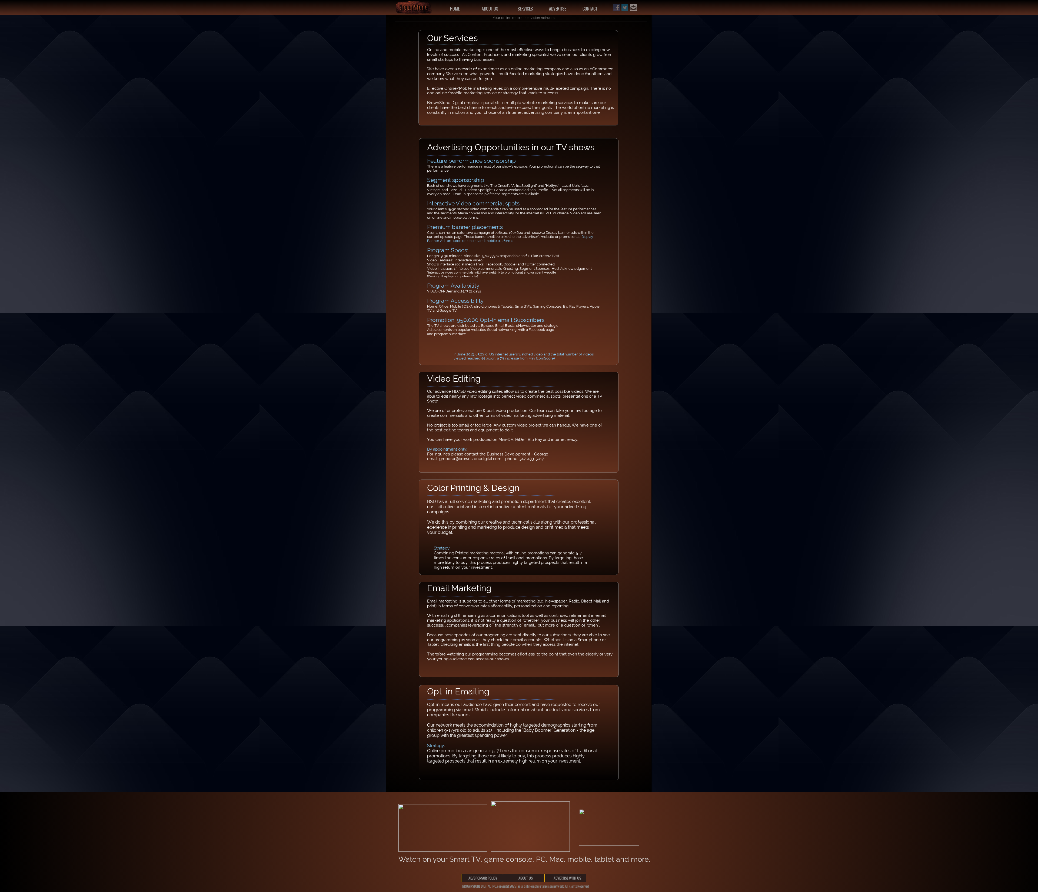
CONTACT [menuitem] (590, 9)
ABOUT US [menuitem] (490, 9)
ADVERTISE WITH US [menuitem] (566, 878)
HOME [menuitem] (455, 9)
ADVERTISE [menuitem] (557, 9)
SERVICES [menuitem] (525, 9)
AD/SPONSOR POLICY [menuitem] (482, 878)
